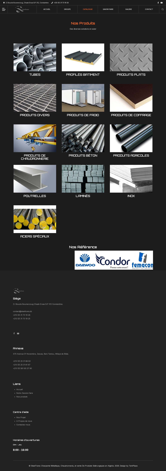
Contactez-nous (23, 425)
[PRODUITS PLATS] (131, 57)
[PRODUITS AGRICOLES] (131, 138)
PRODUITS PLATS (131, 74)
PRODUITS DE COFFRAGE (131, 115)
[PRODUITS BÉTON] (83, 138)
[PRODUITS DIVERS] (35, 98)
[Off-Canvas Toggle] (4, 9)
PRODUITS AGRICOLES (131, 155)
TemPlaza (133, 466)
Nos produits (21, 397)
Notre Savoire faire (24, 393)
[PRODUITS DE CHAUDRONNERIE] (35, 138)
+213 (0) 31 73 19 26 (61, 3)
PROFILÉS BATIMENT (83, 74)
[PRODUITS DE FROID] (83, 98)
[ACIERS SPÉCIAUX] (35, 219)
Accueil (19, 389)
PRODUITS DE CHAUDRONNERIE (35, 157)
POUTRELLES (35, 196)
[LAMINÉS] (83, 178)
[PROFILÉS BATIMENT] (83, 57)
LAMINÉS (83, 196)
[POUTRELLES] (35, 178)
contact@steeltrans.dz (22, 311)
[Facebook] (158, 3)
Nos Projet (21, 417)
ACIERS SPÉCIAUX (34, 236)
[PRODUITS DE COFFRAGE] (131, 98)
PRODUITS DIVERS (35, 115)
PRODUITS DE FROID (83, 115)
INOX (131, 196)
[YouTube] (162, 3)
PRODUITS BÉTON (83, 155)
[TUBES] (35, 57)
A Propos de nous (24, 421)
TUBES (34, 74)
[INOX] (131, 178)
